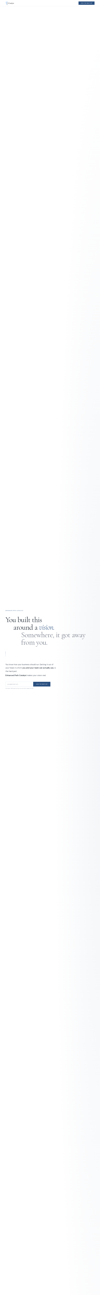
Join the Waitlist (86, 3)
